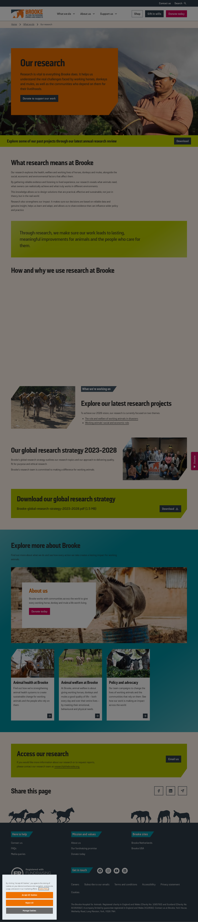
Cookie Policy (44, 889)
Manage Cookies (29, 911)
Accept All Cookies (29, 895)
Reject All (30, 903)
